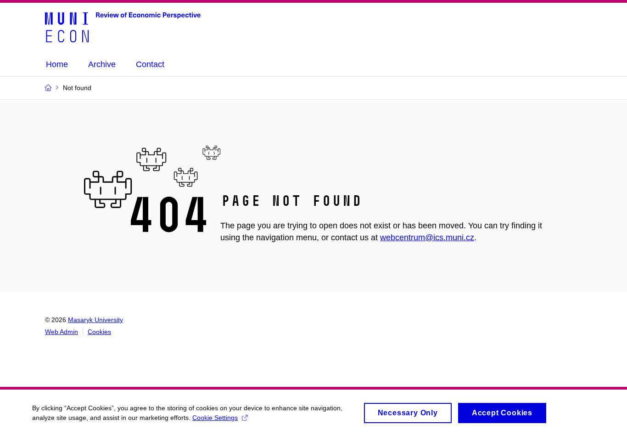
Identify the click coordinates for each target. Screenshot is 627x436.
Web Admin (61, 331)
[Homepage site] (123, 26)
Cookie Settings (215, 417)
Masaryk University (95, 319)
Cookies (99, 331)
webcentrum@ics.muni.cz (427, 237)
